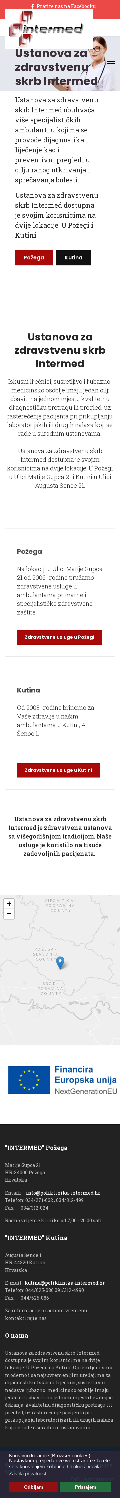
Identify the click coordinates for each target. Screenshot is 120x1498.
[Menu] (111, 61)
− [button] (9, 914)
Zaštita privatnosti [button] (28, 1473)
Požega (34, 257)
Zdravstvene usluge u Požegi (59, 637)
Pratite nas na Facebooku (66, 6)
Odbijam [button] (33, 1487)
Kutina (73, 257)
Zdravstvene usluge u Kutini (58, 770)
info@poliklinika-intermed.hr (63, 1193)
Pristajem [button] (85, 1487)
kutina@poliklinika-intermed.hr (65, 1283)
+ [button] (9, 904)
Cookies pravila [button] (84, 1466)
